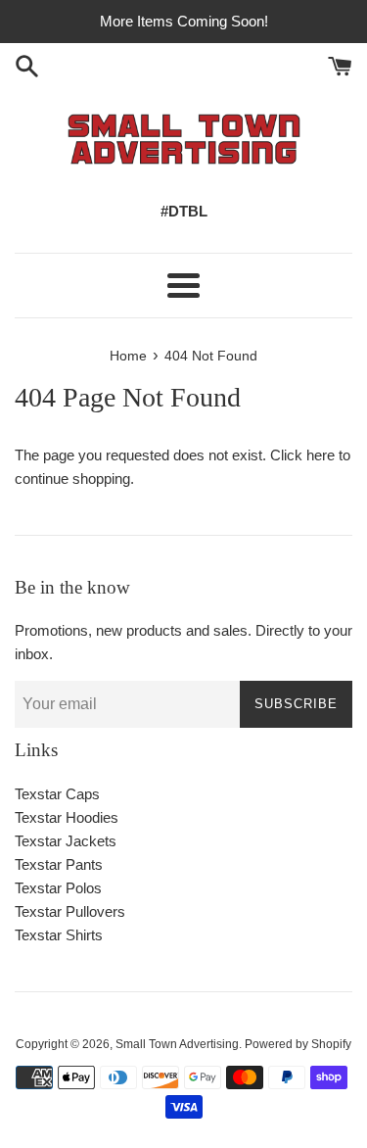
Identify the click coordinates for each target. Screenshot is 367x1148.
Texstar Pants (59, 864)
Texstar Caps (57, 794)
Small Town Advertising (177, 1044)
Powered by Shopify (298, 1044)
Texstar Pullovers (70, 911)
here (320, 455)
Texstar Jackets (65, 841)
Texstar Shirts (59, 935)
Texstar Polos (58, 888)
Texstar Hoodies (66, 817)
